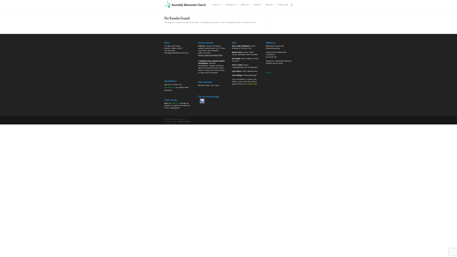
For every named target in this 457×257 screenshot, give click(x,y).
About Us (216, 5)
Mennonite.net (184, 121)
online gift (175, 103)
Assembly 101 (231, 5)
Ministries (244, 5)
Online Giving (283, 5)
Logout (268, 73)
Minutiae (269, 5)
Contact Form (251, 84)
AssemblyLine (169, 87)
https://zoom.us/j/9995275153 (210, 55)
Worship (257, 5)
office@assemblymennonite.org (176, 53)
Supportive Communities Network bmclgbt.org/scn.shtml (278, 62)
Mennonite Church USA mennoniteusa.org (275, 47)
